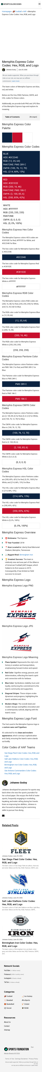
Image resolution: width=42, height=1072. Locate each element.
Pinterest (7, 974)
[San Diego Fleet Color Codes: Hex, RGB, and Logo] (21, 853)
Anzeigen (33, 117)
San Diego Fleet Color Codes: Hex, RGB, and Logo (19, 861)
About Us (7, 1022)
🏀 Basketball (9, 1004)
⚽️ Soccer (8, 1008)
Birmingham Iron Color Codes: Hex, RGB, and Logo (20, 944)
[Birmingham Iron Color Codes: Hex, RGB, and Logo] (21, 936)
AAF (24, 11)
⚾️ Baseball (8, 1000)
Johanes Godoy (18, 782)
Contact (6, 1026)
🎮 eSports (26, 1000)
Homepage (6, 11)
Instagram (7, 978)
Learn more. (16, 81)
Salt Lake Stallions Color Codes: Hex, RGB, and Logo (18, 903)
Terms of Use (9, 1059)
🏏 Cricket (25, 1004)
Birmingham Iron (26, 555)
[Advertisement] (21, 38)
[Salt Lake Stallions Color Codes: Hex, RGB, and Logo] (21, 894)
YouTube (7, 970)
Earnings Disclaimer (21, 1059)
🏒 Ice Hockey (27, 996)
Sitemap (7, 1030)
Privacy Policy (33, 1059)
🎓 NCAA (25, 1008)
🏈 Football (17, 11)
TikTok (6, 982)
